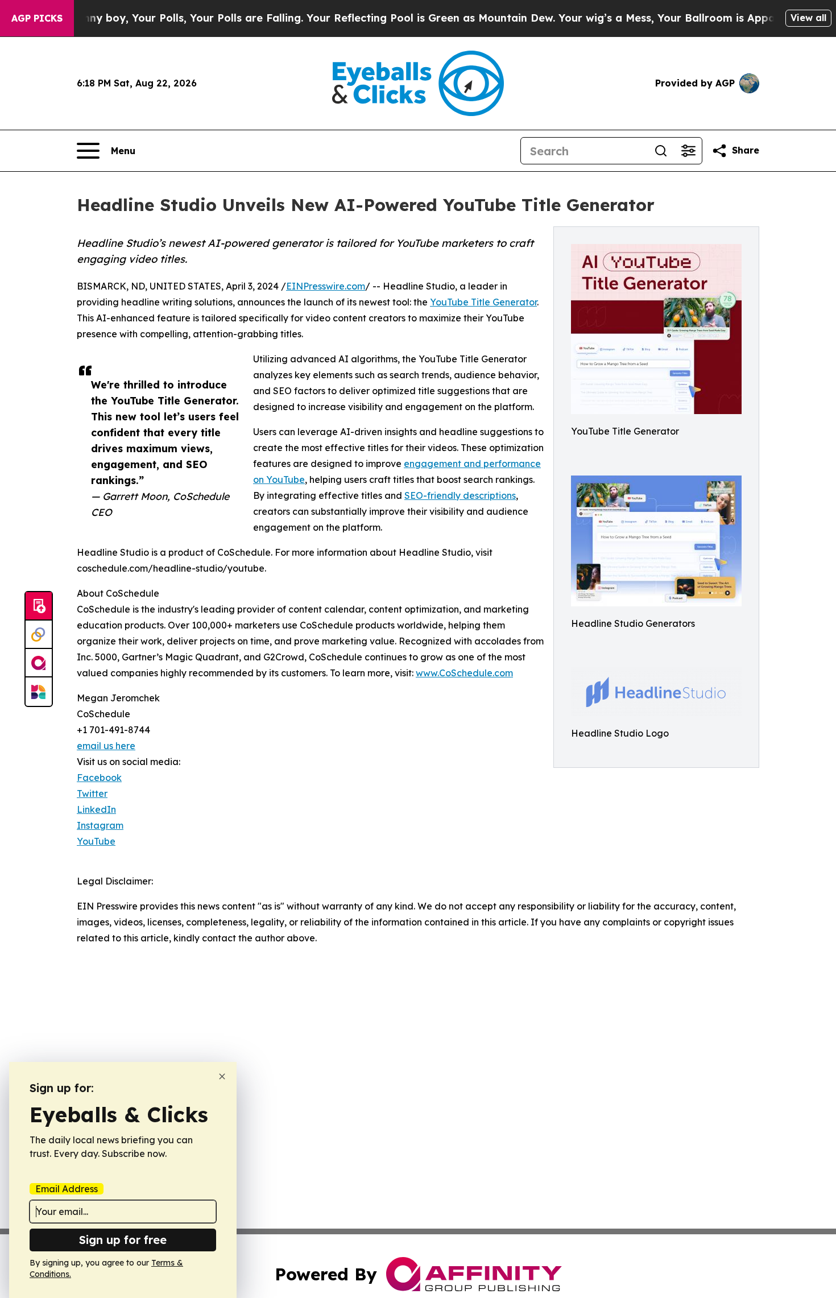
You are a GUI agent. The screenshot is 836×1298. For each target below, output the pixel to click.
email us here (106, 745)
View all (808, 17)
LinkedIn (96, 809)
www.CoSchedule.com (464, 673)
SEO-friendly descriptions (460, 495)
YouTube (96, 841)
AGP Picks (37, 18)
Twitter (92, 793)
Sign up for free (123, 1240)
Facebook (99, 777)
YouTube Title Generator (483, 302)
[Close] (222, 1076)
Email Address (66, 1188)
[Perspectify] (39, 635)
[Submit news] (39, 606)
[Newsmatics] (39, 691)
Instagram (100, 825)
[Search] (660, 151)
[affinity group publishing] (39, 663)
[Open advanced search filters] (688, 151)
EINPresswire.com (325, 286)
